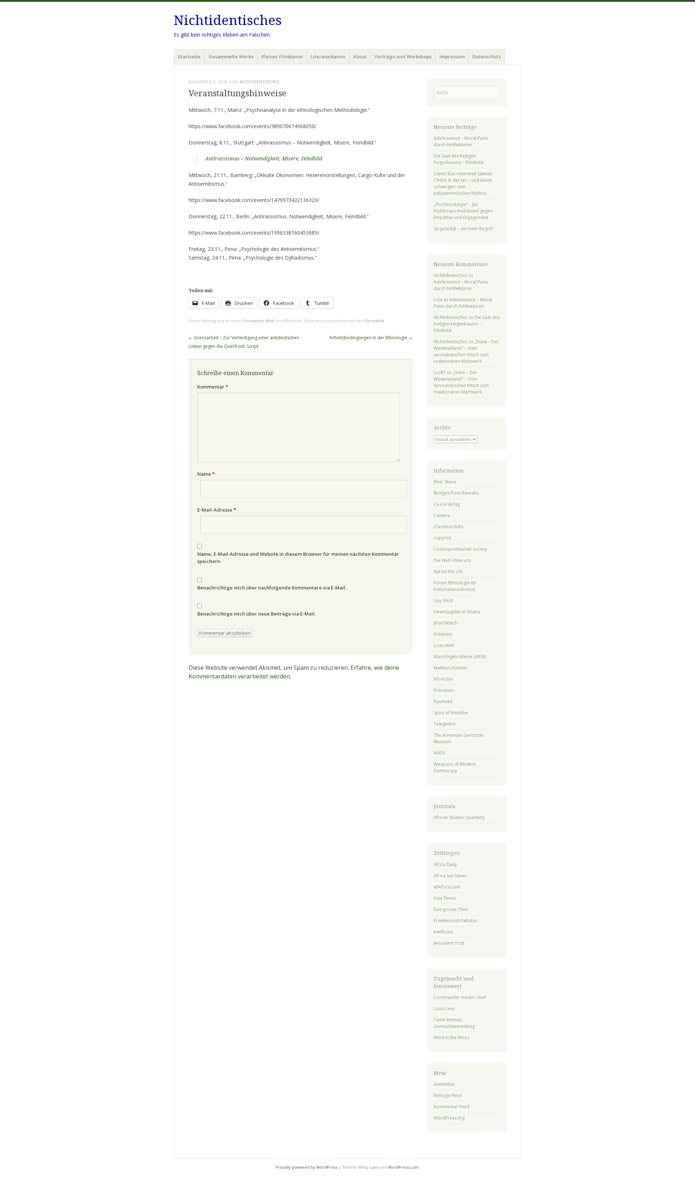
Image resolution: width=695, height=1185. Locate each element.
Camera (442, 515)
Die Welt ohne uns (452, 560)
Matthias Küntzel (450, 668)
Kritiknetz (443, 634)
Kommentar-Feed (451, 1107)
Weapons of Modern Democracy (455, 767)
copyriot (442, 538)
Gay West (443, 600)
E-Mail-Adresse (216, 510)
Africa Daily (445, 864)
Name (206, 474)
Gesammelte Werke (231, 56)
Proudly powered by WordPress (306, 1167)
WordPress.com (403, 1167)
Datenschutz (486, 56)
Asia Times (445, 898)
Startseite (189, 56)
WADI (439, 753)
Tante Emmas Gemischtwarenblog (454, 1023)
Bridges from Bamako (456, 493)
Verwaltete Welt (258, 320)
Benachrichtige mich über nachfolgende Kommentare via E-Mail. (271, 587)
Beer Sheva (445, 482)
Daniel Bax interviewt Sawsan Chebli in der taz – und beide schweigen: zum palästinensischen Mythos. (463, 183)
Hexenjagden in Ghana (457, 612)
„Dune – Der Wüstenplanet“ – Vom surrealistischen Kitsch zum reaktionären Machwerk (466, 351)
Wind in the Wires (451, 1037)
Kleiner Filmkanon (282, 56)
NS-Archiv (443, 679)
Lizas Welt (444, 645)
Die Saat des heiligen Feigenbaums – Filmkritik (459, 159)
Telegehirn (444, 724)
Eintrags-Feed (448, 1095)
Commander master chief (460, 997)
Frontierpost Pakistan (455, 920)
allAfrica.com (447, 887)
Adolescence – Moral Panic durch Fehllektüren (461, 141)
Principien (444, 690)
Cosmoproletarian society (460, 549)
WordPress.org (449, 1118)
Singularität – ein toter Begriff (463, 229)
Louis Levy (444, 1008)
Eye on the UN (448, 571)
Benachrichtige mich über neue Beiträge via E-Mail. (256, 613)
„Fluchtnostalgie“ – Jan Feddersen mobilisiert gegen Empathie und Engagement (463, 210)
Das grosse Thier (451, 909)
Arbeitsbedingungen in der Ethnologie (371, 338)
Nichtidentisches (228, 20)
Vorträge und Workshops (402, 56)
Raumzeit (443, 701)
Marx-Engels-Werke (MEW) (460, 657)
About (360, 56)
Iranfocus (443, 932)
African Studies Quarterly (459, 817)
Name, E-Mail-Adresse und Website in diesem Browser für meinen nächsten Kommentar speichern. (298, 557)
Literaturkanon (328, 56)
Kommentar (212, 386)
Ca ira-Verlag (447, 504)
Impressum (452, 56)
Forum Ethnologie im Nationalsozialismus (455, 586)
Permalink (374, 320)
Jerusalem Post (449, 943)
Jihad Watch (446, 623)
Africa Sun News (450, 876)
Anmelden (444, 1084)
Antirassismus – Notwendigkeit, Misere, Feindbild (263, 158)
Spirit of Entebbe (451, 713)
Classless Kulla (448, 527)
